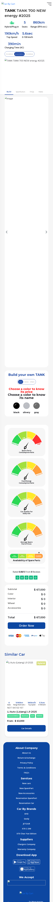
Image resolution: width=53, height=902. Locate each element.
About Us (26, 752)
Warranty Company (26, 849)
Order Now (26, 625)
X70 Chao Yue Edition (26, 833)
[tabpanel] (26, 256)
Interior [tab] (26, 382)
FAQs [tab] (32, 92)
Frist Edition (9, 54)
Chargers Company (26, 844)
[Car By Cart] (8, 4)
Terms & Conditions (26, 767)
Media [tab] (41, 92)
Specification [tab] (20, 92)
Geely (26, 818)
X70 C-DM (26, 828)
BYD (26, 813)
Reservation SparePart (26, 798)
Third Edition (29, 54)
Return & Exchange (26, 757)
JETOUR (26, 823)
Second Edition (19, 54)
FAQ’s (26, 772)
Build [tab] (9, 92)
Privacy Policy (26, 762)
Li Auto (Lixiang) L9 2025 (24, 713)
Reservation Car (26, 803)
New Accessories (26, 793)
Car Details (26, 728)
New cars (26, 783)
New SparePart (26, 788)
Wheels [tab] (32, 382)
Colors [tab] (21, 382)
